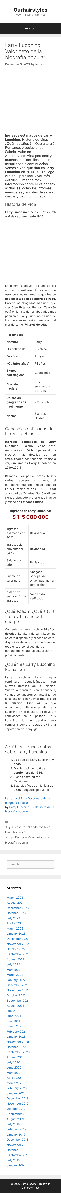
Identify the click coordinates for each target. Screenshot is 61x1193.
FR (11, 822)
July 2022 (13, 964)
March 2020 (15, 1083)
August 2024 (15, 902)
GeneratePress (31, 1187)
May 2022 (13, 969)
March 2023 (15, 928)
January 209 (15, 1165)
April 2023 (14, 923)
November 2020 (18, 1042)
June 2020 (14, 1067)
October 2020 (16, 1047)
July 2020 (13, 1062)
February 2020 (17, 1088)
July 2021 (13, 1011)
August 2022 (15, 959)
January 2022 (16, 980)
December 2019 (17, 1098)
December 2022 (18, 938)
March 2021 (15, 1026)
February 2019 (16, 1129)
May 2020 (14, 1072)
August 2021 (15, 1005)
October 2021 (16, 995)
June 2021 (14, 1016)
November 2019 (18, 1103)
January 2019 (16, 1134)
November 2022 (18, 944)
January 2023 (16, 933)
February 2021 (16, 1031)
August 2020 (15, 1057)
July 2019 (13, 1124)
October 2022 (16, 949)
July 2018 (13, 1160)
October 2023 (16, 913)
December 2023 (18, 908)
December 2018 (17, 1139)
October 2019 (16, 1108)
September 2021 (18, 1000)
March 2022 (15, 974)
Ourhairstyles (30, 10)
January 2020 (16, 1093)
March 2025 (15, 897)
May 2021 (13, 1021)
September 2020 (18, 1052)
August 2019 (15, 1119)
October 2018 (16, 1150)
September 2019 (18, 1114)
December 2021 (17, 985)
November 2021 (17, 990)
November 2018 (17, 1145)
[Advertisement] (30, 103)
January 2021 (16, 1036)
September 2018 (18, 1155)
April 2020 (14, 1077)
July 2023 (13, 918)
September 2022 (18, 954)
